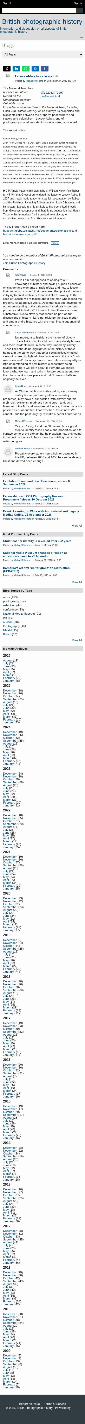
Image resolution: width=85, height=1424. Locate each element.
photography (11, 601)
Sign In (78, 3)
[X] (7, 68)
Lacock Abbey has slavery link (36, 76)
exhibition (9, 605)
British (7, 634)
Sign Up (7, 3)
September (10, 699)
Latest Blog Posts (15, 474)
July (5, 663)
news (6, 597)
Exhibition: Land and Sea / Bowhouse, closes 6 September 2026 (36, 482)
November (10, 693)
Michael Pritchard (34, 81)
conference (10, 609)
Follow (55, 243)
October (8, 696)
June (6, 666)
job (5, 617)
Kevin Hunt (20, 386)
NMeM (7, 630)
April (6, 672)
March (7, 675)
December (10, 690)
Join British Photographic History (24, 263)
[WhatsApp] (26, 68)
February (9, 677)
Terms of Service (55, 1404)
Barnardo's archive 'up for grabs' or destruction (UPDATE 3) (36, 569)
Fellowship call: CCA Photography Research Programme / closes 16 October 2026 (34, 497)
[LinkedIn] (16, 68)
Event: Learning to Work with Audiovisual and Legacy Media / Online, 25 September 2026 (41, 513)
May (6, 669)
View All (77, 525)
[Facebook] (44, 68)
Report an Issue (29, 1404)
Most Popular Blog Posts (20, 534)
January (8, 680)
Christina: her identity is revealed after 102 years (37, 541)
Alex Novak (21, 275)
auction (8, 622)
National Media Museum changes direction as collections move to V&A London (35, 554)
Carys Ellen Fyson (24, 332)
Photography (11, 626)
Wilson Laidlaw (22, 448)
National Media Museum (19, 613)
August (7, 660)
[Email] (35, 68)
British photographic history (42, 21)
